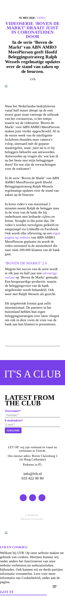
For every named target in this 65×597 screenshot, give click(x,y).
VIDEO (41, 17)
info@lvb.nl (32, 473)
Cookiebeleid (31, 515)
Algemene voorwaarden (31, 519)
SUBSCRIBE (13, 430)
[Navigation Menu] (54, 586)
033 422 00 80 (32, 478)
